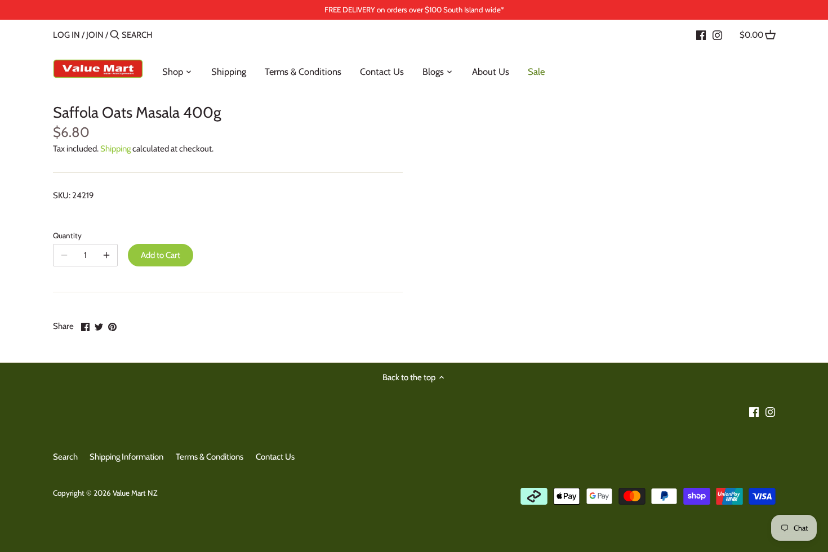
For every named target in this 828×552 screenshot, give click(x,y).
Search (65, 457)
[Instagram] (717, 34)
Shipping (115, 149)
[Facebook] (701, 34)
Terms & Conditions (209, 457)
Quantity (67, 235)
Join (95, 35)
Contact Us (275, 457)
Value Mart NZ (135, 492)
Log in (66, 35)
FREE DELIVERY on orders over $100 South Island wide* (414, 9)
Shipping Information (126, 457)
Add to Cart (160, 255)
